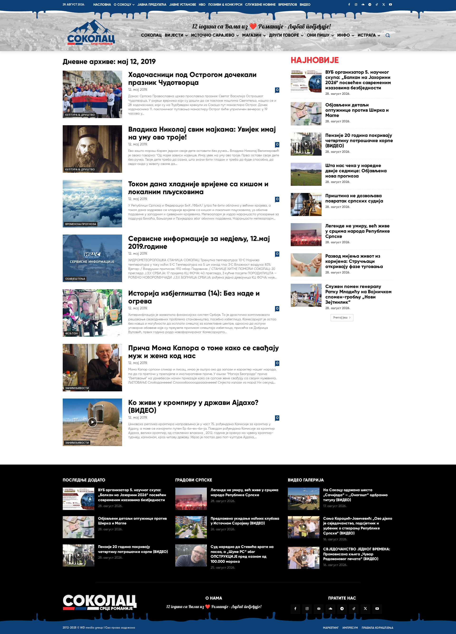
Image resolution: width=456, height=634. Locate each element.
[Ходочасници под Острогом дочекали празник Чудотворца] (92, 94)
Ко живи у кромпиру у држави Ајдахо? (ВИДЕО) (193, 406)
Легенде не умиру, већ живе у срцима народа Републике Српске (357, 231)
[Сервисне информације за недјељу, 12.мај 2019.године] (92, 258)
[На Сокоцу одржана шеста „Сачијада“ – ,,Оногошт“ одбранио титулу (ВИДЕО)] (303, 499)
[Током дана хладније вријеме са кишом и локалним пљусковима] (92, 203)
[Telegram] (370, 5)
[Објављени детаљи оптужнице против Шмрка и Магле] (306, 113)
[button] (387, 35)
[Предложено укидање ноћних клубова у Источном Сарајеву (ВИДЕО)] (191, 527)
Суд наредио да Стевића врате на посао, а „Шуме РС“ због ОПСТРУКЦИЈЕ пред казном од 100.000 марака (242, 554)
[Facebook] (349, 5)
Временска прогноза (80, 224)
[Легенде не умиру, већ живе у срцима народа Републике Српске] (306, 234)
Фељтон (71, 333)
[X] (383, 5)
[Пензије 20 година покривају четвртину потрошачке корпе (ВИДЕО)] (306, 144)
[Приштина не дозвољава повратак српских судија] (306, 204)
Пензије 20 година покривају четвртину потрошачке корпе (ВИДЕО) (359, 140)
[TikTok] (377, 5)
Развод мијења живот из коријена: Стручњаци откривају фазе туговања (354, 261)
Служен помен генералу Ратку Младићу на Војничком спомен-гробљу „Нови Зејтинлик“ (358, 294)
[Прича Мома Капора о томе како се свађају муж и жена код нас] (92, 367)
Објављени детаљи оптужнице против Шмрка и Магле (357, 110)
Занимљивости (77, 388)
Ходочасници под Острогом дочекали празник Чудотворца (192, 78)
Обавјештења (75, 278)
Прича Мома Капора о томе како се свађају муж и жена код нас (203, 351)
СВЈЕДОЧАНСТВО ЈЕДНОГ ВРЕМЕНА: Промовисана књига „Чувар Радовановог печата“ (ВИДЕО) (356, 554)
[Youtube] (390, 5)
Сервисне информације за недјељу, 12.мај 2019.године (199, 242)
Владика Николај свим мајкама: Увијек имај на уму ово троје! (202, 133)
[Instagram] (356, 5)
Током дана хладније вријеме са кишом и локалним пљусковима (198, 187)
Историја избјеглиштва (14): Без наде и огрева (194, 297)
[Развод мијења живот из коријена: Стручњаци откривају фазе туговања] (306, 264)
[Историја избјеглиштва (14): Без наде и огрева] (92, 313)
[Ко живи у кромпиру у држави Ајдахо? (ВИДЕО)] (92, 422)
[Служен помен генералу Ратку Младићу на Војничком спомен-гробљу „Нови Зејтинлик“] (306, 295)
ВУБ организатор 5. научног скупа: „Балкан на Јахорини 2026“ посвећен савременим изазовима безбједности (358, 80)
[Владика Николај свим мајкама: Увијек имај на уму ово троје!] (92, 149)
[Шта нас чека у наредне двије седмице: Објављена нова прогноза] (306, 174)
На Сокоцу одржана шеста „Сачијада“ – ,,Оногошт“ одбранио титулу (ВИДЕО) (355, 495)
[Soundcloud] (363, 5)
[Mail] (318, 609)
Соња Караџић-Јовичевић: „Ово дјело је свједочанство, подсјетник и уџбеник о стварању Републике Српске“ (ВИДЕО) (357, 525)
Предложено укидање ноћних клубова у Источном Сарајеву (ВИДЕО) (245, 521)
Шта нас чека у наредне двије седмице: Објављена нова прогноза (356, 171)
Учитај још (340, 317)
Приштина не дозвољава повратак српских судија (354, 198)
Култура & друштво (80, 114)
